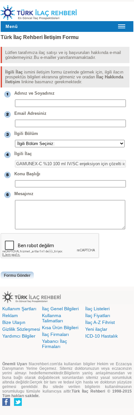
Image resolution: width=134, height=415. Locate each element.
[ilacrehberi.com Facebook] (6, 404)
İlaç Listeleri (97, 308)
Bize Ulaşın (13, 322)
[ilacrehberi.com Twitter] (18, 404)
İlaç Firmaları (55, 334)
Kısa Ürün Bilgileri (60, 327)
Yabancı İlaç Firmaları (54, 344)
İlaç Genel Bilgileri (60, 308)
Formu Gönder (17, 275)
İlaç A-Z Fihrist (100, 322)
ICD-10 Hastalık (101, 336)
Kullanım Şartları (19, 308)
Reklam (10, 315)
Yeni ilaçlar (96, 329)
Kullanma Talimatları (52, 318)
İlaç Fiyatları (97, 315)
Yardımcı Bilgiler (18, 336)
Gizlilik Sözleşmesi (21, 329)
